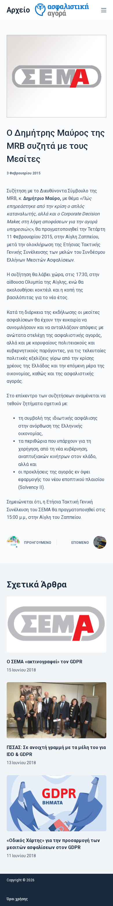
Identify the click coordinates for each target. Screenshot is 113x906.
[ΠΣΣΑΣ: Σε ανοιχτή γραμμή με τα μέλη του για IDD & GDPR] (56, 710)
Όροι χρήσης (17, 899)
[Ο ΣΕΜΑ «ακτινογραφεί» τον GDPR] (56, 624)
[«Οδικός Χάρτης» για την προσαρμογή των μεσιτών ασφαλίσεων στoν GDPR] (56, 803)
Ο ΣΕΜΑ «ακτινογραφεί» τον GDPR (44, 661)
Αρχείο (18, 10)
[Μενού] (103, 10)
